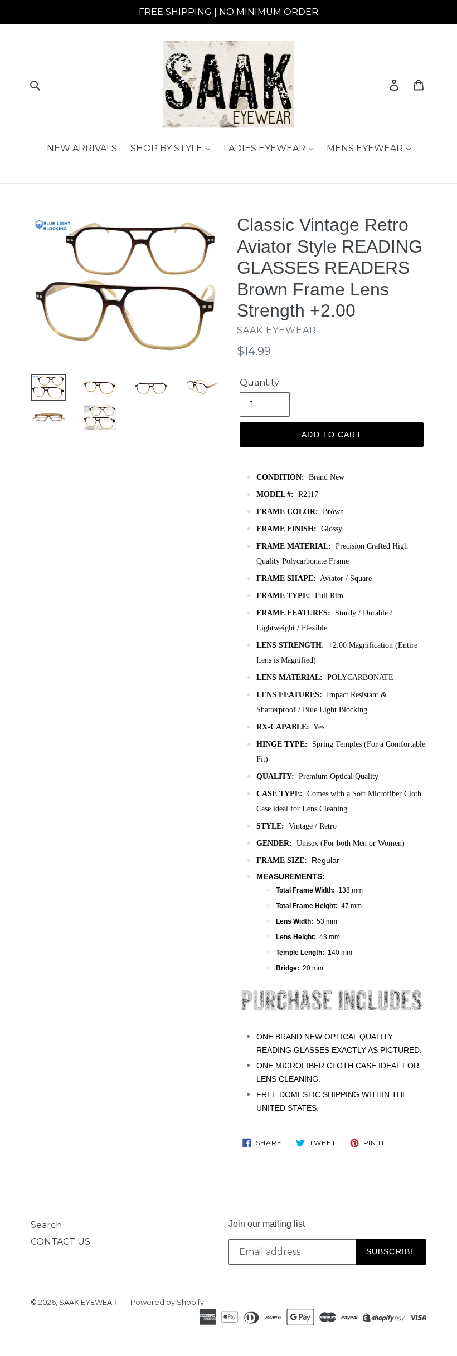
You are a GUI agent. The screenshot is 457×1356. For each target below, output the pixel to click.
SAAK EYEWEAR (88, 1302)
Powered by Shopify (167, 1302)
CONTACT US (60, 1241)
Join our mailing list (267, 1224)
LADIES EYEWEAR (265, 148)
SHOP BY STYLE (167, 148)
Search (46, 1225)
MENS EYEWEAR (366, 148)
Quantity (259, 382)
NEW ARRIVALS (82, 148)
